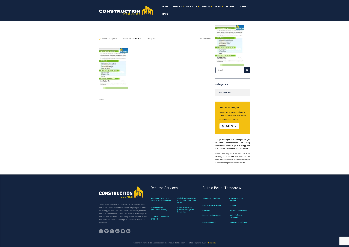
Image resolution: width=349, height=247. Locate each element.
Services (177, 6)
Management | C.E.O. (210, 222)
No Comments (205, 39)
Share (101, 100)
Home (165, 6)
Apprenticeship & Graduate (236, 199)
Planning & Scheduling (238, 222)
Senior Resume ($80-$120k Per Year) (159, 209)
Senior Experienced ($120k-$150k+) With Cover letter (185, 210)
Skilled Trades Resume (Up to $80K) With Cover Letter (186, 200)
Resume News (225, 92)
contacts (230, 126)
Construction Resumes (163, 243)
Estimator (206, 210)
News (165, 14)
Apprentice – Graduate (211, 198)
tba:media (212, 243)
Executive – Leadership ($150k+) (160, 218)
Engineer (232, 205)
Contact (243, 6)
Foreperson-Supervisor (211, 215)
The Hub (230, 6)
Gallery (206, 6)
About (217, 6)
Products (191, 6)
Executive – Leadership (238, 210)
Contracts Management (211, 205)
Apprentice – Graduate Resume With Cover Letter (161, 199)
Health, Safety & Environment (235, 216)
